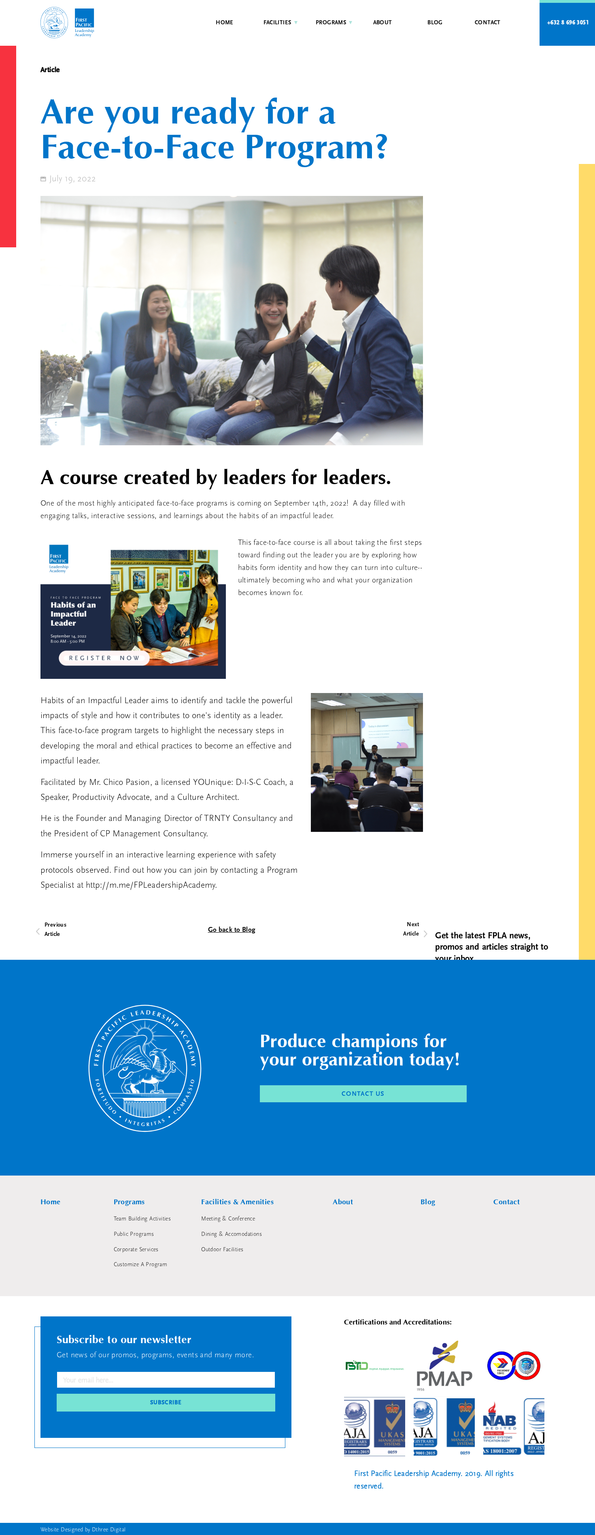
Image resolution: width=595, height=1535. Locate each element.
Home (225, 22)
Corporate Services (136, 1249)
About (382, 22)
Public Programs (134, 1234)
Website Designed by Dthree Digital (83, 1529)
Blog (435, 22)
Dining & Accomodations (231, 1234)
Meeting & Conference (228, 1219)
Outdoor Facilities (222, 1249)
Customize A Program (141, 1264)
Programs (331, 22)
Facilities (277, 22)
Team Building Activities (142, 1219)
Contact (488, 22)
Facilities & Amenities (237, 1202)
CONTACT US (363, 1093)
